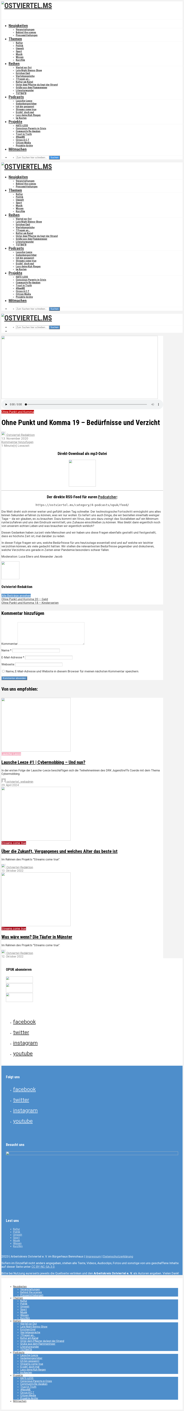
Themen (15, 39)
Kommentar (9, 643)
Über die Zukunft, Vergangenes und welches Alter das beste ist (59, 851)
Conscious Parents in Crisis (31, 128)
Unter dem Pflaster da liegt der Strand (37, 84)
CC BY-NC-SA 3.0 (43, 1266)
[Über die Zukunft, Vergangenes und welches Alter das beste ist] (36, 839)
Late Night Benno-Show (29, 70)
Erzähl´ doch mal (25, 112)
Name (6, 650)
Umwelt (20, 48)
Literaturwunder (25, 90)
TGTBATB (21, 93)
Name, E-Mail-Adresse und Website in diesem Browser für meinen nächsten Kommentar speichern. (72, 671)
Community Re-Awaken (28, 131)
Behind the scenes (26, 32)
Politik (19, 45)
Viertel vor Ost (24, 67)
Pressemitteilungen (27, 35)
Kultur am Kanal (24, 81)
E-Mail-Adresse (12, 657)
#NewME (20, 137)
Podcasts (16, 97)
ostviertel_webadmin (19, 781)
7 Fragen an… (23, 79)
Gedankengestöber (26, 103)
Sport (19, 51)
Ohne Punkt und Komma (17, 412)
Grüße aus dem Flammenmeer (31, 87)
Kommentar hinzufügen (17, 442)
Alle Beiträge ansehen (16, 595)
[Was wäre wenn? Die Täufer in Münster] (36, 925)
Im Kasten (21, 118)
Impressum (93, 1256)
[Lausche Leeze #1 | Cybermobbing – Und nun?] (36, 750)
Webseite (7, 664)
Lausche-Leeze (24, 100)
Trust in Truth (24, 134)
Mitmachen (18, 149)
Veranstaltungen (25, 29)
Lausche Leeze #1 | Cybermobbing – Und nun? (43, 762)
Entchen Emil (23, 73)
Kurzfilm (20, 60)
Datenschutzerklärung (118, 1256)
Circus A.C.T (22, 139)
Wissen (20, 57)
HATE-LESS (22, 125)
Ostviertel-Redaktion (20, 435)
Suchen (54, 157)
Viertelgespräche (25, 76)
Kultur (19, 42)
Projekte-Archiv (24, 145)
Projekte (15, 121)
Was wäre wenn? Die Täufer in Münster (36, 937)
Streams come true (26, 109)
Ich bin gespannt (25, 106)
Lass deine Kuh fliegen (28, 115)
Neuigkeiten (18, 25)
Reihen (14, 63)
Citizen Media (23, 142)
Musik (19, 54)
